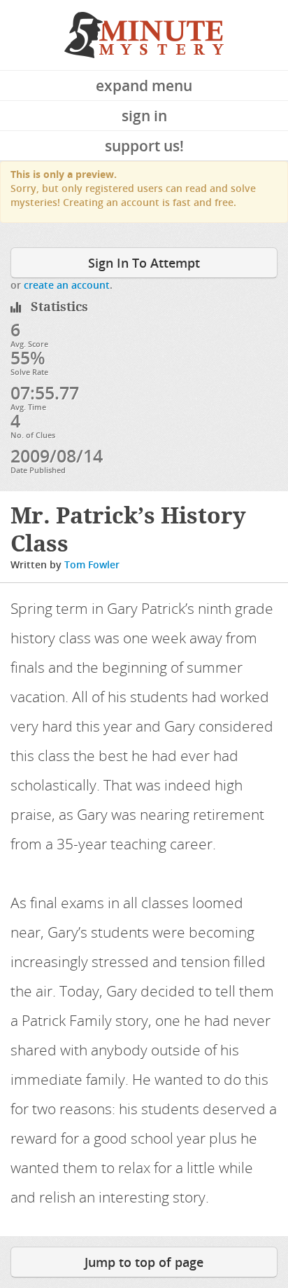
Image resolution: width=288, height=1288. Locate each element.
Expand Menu (144, 85)
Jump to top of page (144, 1262)
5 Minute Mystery (144, 35)
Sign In (144, 115)
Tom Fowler (92, 564)
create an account (67, 285)
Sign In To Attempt (144, 262)
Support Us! (144, 146)
